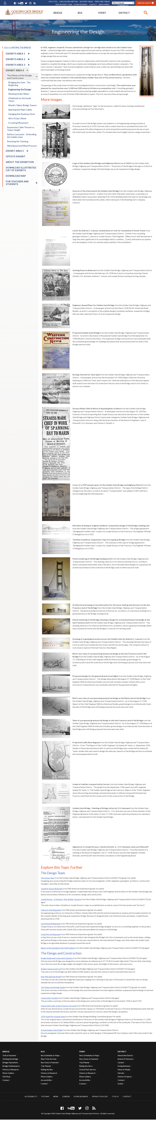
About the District (125, 1055)
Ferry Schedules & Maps (89, 1055)
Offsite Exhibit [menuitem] (15, 156)
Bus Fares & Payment (49, 1062)
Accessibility (46, 1080)
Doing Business (80, 4)
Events (120, 1083)
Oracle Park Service (87, 1069)
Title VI (115, 1096)
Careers (121, 1062)
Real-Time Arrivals (48, 1059)
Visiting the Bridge (10, 1059)
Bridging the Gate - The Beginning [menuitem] (19, 83)
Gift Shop (6, 1076)
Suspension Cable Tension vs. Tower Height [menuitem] (21, 128)
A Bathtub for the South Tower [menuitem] (19, 99)
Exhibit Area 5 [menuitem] (15, 151)
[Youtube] (20, 3)
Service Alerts (145, 3)
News (55, 1096)
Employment (104, 4)
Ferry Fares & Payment (88, 1059)
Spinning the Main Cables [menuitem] (20, 109)
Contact (93, 4)
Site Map (45, 1096)
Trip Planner (46, 1066)
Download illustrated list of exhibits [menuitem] (21, 169)
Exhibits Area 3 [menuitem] (15, 64)
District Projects (125, 1076)
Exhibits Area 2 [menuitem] (15, 59)
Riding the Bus (47, 1069)
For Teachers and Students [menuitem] (17, 182)
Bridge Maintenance (11, 1066)
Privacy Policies (100, 1096)
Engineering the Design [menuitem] (19, 89)
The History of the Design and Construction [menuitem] (19, 76)
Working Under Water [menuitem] (18, 93)
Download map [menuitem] (16, 176)
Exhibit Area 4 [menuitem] (15, 70)
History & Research (10, 1069)
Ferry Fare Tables (102, 2)
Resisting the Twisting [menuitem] (17, 141)
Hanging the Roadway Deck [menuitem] (21, 114)
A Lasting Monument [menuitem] (18, 122)
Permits (121, 1073)
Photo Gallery (8, 1073)
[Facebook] (14, 3)
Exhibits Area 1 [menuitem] (15, 53)
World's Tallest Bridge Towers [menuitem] (22, 105)
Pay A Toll (53, 2)
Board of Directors (125, 1059)
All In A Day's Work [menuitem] (17, 118)
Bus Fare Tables (86, 2)
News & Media (124, 1069)
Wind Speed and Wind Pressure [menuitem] (22, 145)
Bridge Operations (10, 1062)
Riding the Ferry (85, 1066)
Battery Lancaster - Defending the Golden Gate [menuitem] (21, 135)
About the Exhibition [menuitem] (20, 162)
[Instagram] (30, 3)
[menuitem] (58, 13)
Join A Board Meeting (68, 2)
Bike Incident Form (64, 4)
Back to (17, 47)
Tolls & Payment (9, 1055)
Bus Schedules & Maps (50, 1055)
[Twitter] (26, 3)
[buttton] (145, 13)
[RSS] (34, 3)
